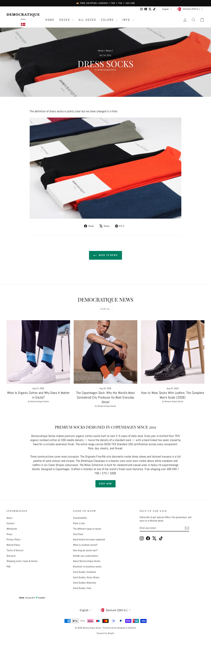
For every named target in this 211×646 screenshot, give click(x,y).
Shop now (105, 483)
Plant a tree (79, 523)
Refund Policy (13, 544)
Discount (11, 555)
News (108, 50)
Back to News (108, 255)
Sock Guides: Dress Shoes (86, 577)
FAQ (8, 566)
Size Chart (78, 534)
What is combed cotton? (85, 544)
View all (105, 309)
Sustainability (80, 517)
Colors (108, 20)
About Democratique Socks (86, 561)
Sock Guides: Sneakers (84, 571)
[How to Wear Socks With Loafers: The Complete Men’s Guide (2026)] (172, 352)
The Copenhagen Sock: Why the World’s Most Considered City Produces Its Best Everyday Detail (105, 397)
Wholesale (12, 528)
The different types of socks (87, 528)
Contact (11, 523)
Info (127, 20)
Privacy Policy (13, 539)
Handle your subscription (85, 555)
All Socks (87, 20)
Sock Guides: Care (82, 588)
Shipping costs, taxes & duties (22, 561)
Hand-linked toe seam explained (89, 539)
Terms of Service (15, 550)
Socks (65, 20)
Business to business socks (87, 566)
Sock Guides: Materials (84, 582)
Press (9, 534)
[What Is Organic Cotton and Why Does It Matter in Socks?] (38, 352)
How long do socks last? (85, 550)
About (9, 517)
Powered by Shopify (105, 633)
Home (49, 20)
